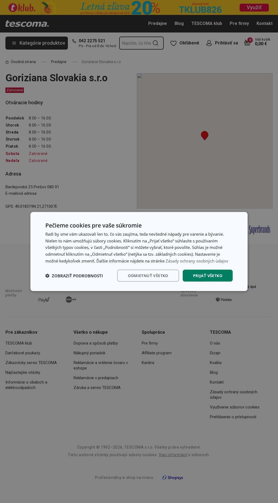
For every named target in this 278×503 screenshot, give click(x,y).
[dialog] (139, 251)
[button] (74, 275)
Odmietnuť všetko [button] (148, 275)
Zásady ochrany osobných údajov (197, 260)
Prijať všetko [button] (207, 275)
